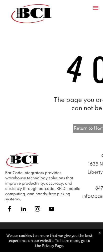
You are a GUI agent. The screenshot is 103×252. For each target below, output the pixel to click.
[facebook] (9, 209)
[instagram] (37, 209)
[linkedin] (23, 209)
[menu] (95, 8)
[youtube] (51, 209)
